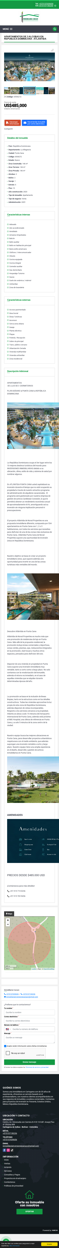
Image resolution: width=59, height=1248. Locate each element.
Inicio (6, 1160)
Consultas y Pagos (12, 1175)
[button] (52, 50)
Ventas (7, 1163)
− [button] (8, 924)
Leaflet (34, 969)
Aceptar (49, 1244)
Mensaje (7, 1033)
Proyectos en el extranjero (15, 1178)
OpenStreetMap (49, 969)
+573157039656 (46, 4)
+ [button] (8, 920)
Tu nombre (8, 1008)
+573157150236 (46, 6)
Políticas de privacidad (13, 1186)
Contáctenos (9, 1182)
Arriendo (7, 1167)
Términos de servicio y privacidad (37, 1067)
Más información (14, 1246)
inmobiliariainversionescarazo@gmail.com (22, 997)
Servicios (8, 1171)
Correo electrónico (11, 1017)
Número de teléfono (11, 1025)
